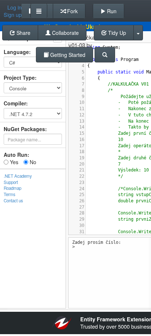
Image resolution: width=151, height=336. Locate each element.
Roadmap (12, 188)
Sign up (13, 14)
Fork (72, 11)
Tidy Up (116, 32)
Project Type (19, 77)
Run (111, 11)
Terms (9, 194)
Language (16, 51)
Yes (13, 162)
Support (11, 182)
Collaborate (65, 32)
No (32, 162)
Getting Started (67, 54)
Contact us (13, 200)
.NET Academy (18, 176)
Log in (14, 7)
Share (22, 32)
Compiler (15, 103)
